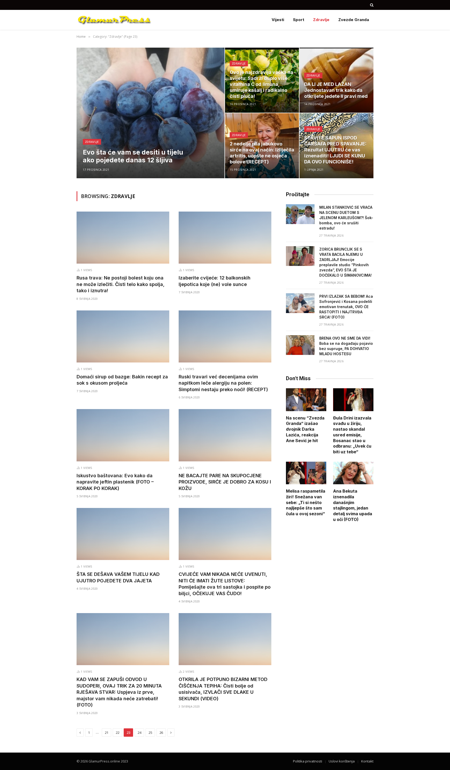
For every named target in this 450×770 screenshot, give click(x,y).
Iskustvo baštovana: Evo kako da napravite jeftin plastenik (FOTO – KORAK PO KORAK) (115, 482)
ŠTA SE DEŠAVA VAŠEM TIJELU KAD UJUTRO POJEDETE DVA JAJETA (118, 577)
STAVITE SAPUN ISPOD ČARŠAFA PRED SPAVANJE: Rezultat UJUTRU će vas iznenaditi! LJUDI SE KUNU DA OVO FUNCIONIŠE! (335, 149)
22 (117, 732)
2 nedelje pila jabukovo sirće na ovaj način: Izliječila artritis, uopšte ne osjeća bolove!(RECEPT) (262, 152)
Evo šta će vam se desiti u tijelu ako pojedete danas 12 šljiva (133, 156)
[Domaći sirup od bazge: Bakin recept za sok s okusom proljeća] (123, 336)
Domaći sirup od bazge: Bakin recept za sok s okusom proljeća (122, 380)
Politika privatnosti (307, 761)
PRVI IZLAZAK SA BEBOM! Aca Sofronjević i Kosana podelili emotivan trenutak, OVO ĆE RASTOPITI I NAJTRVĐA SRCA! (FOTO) (346, 306)
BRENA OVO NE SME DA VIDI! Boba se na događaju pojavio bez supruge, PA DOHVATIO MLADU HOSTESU (346, 346)
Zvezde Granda (353, 19)
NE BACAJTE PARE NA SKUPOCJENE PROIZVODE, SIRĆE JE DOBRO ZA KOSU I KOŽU (225, 482)
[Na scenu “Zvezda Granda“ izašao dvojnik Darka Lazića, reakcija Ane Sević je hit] (306, 399)
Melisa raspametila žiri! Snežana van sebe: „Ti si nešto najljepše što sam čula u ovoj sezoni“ (305, 502)
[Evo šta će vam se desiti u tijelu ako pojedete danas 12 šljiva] (150, 113)
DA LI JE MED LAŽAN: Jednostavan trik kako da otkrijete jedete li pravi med (336, 90)
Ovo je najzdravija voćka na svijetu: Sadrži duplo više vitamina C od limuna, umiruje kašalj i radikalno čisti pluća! (261, 84)
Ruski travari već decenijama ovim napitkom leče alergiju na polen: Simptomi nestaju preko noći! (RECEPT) (223, 383)
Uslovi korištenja (342, 761)
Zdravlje (321, 19)
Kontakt (367, 761)
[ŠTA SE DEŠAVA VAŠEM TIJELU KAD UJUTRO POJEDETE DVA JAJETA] (123, 534)
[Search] (371, 5)
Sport (298, 19)
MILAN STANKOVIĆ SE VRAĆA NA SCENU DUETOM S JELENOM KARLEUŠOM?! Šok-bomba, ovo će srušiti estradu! (346, 217)
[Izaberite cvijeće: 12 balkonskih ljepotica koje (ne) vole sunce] (225, 238)
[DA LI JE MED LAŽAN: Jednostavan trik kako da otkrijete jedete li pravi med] (336, 80)
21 (106, 732)
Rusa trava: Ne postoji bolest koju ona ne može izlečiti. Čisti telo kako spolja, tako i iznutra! (121, 284)
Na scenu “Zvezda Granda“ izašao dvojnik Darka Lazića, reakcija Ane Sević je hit (305, 429)
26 (161, 732)
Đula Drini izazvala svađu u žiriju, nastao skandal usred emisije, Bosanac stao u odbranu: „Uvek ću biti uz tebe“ (352, 435)
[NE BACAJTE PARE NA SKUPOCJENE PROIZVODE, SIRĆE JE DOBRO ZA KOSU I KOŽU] (225, 435)
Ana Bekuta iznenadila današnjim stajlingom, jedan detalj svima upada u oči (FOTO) (352, 505)
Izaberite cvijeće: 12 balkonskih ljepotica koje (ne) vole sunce (215, 281)
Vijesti (278, 19)
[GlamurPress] (114, 20)
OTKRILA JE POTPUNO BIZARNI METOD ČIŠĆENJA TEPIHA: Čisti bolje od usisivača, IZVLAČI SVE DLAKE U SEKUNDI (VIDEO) (223, 689)
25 (150, 732)
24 (139, 732)
